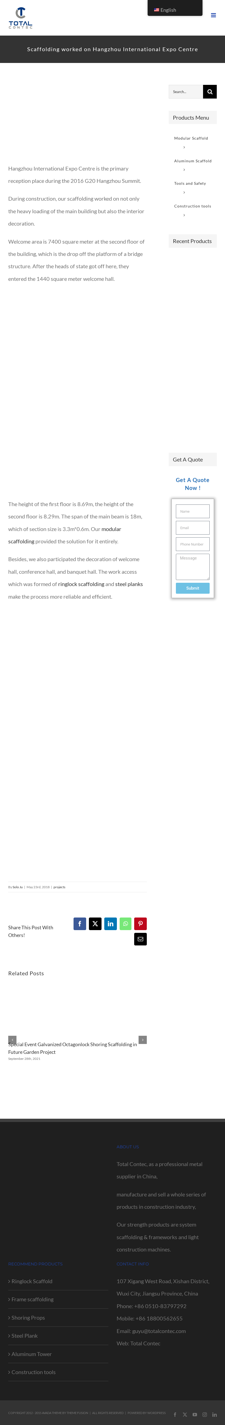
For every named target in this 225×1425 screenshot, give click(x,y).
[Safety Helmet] (198, 353)
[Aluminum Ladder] (198, 294)
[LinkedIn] (110, 924)
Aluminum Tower (32, 1354)
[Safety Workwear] (178, 351)
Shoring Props (28, 1317)
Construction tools (34, 1372)
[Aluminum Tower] (198, 411)
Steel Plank (25, 1335)
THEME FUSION (77, 1413)
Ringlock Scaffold (32, 1281)
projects (59, 887)
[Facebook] (80, 924)
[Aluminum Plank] (178, 411)
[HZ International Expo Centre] (77, 293)
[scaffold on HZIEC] (77, 119)
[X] (95, 924)
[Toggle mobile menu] (214, 15)
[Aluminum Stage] (178, 430)
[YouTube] (195, 1414)
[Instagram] (205, 1414)
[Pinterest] (140, 924)
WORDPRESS (156, 1413)
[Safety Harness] (178, 334)
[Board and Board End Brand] (178, 292)
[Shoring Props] (198, 262)
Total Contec (145, 1343)
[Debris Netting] (198, 391)
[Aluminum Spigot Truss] (198, 428)
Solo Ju (18, 887)
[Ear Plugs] (198, 334)
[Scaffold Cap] (178, 391)
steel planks (129, 584)
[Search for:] (186, 91)
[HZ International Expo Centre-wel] (77, 397)
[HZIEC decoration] (77, 611)
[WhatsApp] (125, 924)
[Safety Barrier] (178, 277)
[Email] (140, 939)
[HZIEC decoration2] (70, 714)
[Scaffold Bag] (198, 371)
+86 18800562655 (159, 1318)
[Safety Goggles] (178, 311)
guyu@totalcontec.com (159, 1331)
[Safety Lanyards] (198, 314)
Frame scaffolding (33, 1299)
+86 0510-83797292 (160, 1306)
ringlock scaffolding (81, 584)
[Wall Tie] (198, 277)
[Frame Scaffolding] (178, 262)
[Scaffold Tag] (178, 371)
